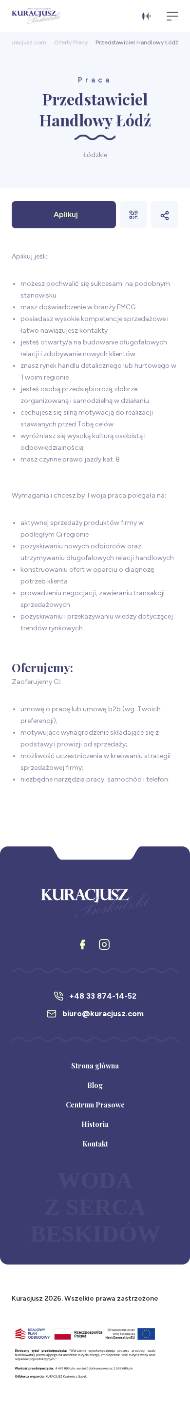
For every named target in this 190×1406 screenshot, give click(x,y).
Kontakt (95, 1143)
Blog (95, 1085)
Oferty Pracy (71, 42)
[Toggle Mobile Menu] (172, 16)
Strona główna (95, 1065)
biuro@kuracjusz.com (103, 1013)
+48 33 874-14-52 (102, 996)
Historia (95, 1124)
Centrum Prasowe (95, 1104)
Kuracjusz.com (26, 42)
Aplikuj (66, 214)
